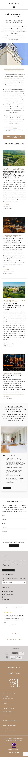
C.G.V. (4, 718)
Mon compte (6, 716)
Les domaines (6, 696)
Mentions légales (6, 728)
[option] (14, 54)
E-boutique (5, 703)
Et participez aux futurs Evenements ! (14, 137)
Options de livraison (7, 713)
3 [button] (15, 633)
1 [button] (11, 450)
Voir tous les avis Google (14, 639)
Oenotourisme (6, 701)
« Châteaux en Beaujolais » (13, 121)
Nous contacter (8, 570)
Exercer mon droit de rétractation (10, 720)
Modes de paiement (7, 711)
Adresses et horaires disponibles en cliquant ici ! (13, 394)
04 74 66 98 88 (8, 130)
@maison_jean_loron (8, 596)
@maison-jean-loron (8, 591)
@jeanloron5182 (7, 599)
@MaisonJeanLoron (8, 594)
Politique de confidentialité (9, 731)
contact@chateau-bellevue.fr (17, 130)
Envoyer (14, 546)
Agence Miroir (17, 749)
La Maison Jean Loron (8, 698)
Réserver (7, 488)
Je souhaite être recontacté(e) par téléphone (13, 542)
